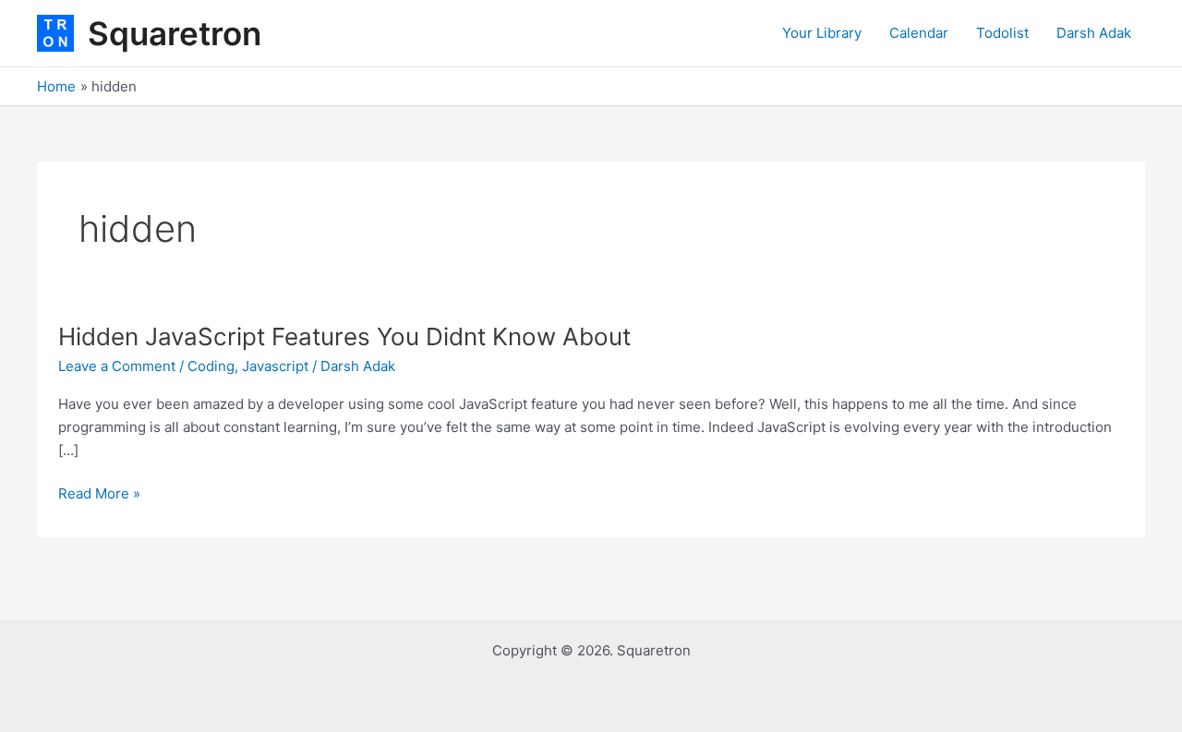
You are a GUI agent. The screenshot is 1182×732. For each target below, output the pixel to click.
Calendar (918, 33)
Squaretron (174, 33)
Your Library (822, 33)
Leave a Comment (116, 366)
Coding (211, 366)
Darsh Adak (1093, 33)
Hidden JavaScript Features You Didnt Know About (344, 336)
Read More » (99, 492)
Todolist (1002, 33)
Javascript (275, 366)
